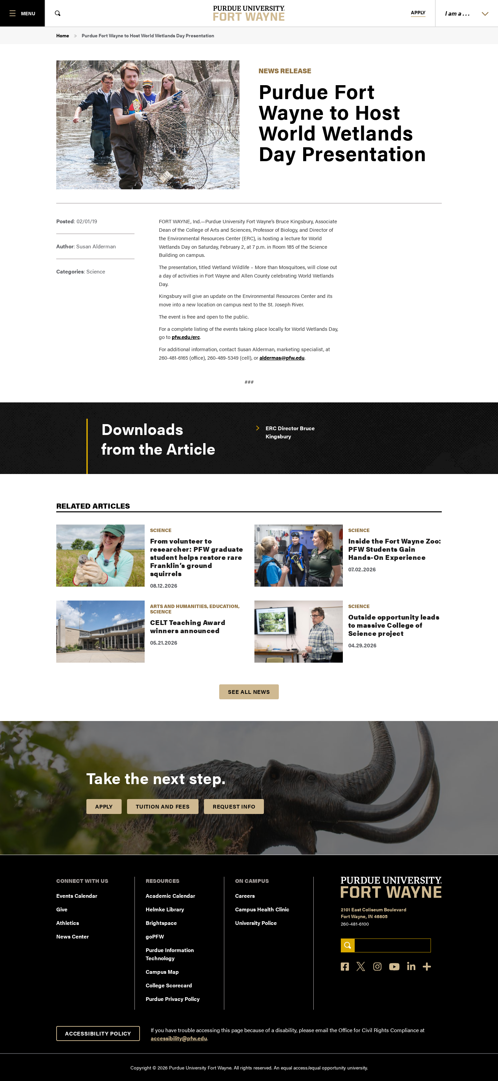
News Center (72, 936)
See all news (249, 692)
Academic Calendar (170, 895)
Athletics (67, 923)
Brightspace (161, 923)
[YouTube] (394, 966)
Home (62, 35)
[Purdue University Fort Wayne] (249, 13)
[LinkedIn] (411, 966)
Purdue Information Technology (170, 954)
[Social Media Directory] (427, 966)
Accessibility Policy (98, 1033)
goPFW (155, 936)
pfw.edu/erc (186, 336)
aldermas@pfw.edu (282, 357)
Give (61, 909)
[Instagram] (377, 966)
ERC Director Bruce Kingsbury (290, 432)
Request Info (234, 806)
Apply (418, 13)
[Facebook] (345, 966)
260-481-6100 (355, 923)
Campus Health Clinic (262, 909)
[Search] (348, 945)
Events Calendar (76, 895)
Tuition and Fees (163, 806)
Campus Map (162, 971)
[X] (361, 966)
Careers (245, 895)
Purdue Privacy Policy (173, 999)
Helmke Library (165, 909)
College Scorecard (169, 985)
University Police (256, 923)
